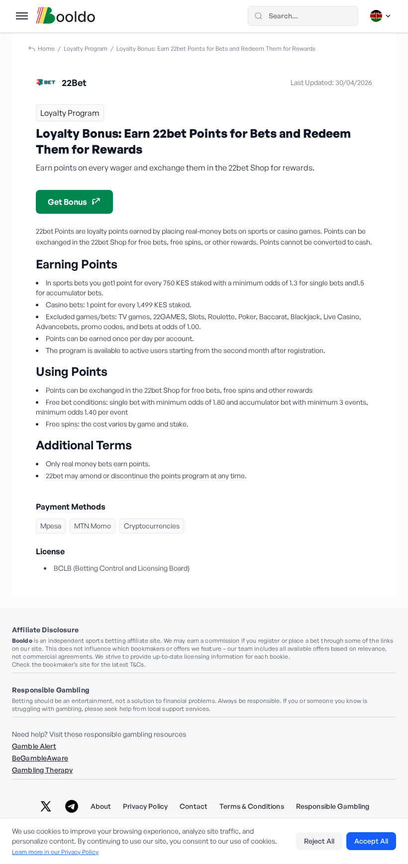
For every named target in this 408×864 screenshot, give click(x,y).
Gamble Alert (34, 746)
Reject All (319, 841)
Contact (193, 806)
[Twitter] (46, 806)
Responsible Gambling (333, 806)
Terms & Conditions (251, 806)
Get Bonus (67, 202)
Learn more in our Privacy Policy (55, 852)
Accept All (371, 841)
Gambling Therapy (42, 770)
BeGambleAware (40, 758)
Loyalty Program (85, 48)
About (101, 806)
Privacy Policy (145, 806)
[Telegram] (72, 806)
